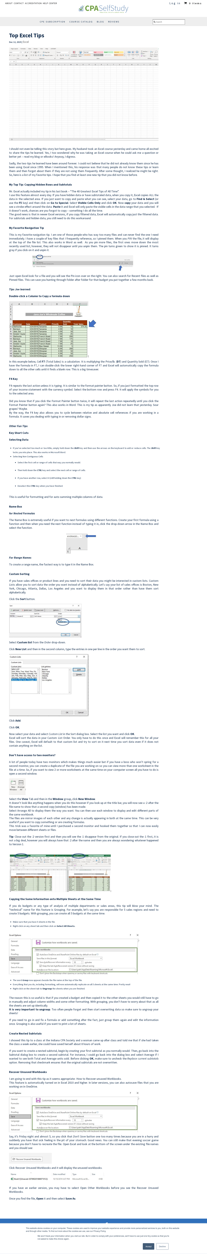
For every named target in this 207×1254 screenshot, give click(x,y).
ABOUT (9, 3)
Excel (26, 42)
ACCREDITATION (33, 3)
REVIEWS (114, 21)
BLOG (100, 21)
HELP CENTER (50, 3)
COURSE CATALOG (81, 21)
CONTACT (19, 3)
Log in (175, 3)
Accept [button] (149, 1246)
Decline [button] (162, 1246)
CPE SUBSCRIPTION (52, 21)
